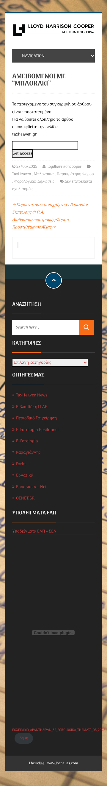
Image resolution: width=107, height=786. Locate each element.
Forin (21, 464)
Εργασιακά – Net (31, 487)
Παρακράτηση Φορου (75, 174)
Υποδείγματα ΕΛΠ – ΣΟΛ (34, 531)
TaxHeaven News (32, 395)
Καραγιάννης (28, 452)
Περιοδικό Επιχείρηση (36, 418)
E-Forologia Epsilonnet (37, 430)
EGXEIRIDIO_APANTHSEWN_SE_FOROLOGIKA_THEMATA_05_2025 (58, 730)
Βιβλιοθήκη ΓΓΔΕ (31, 407)
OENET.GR (25, 498)
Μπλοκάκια (44, 174)
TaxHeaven (21, 174)
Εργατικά (24, 475)
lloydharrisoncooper (64, 167)
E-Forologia (27, 441)
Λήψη (24, 738)
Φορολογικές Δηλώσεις (34, 181)
